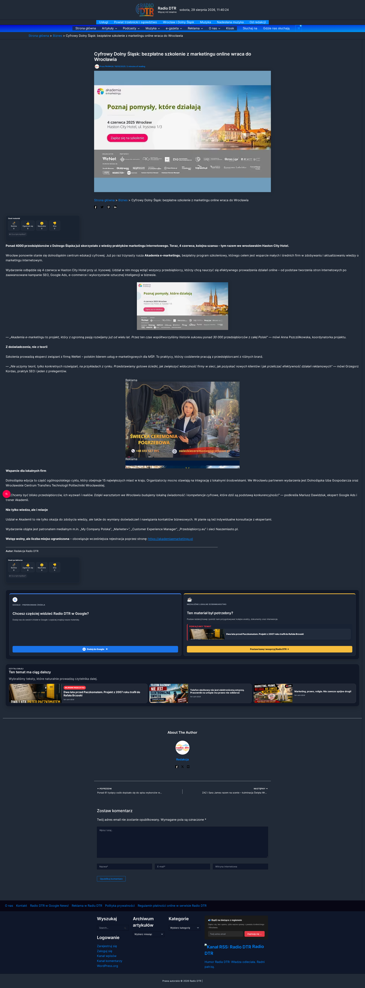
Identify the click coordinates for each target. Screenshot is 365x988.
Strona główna (85, 28)
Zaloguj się (104, 951)
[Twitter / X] (182, 766)
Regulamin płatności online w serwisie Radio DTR (172, 905)
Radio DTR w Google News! (49, 905)
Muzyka (151, 28)
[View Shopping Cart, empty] (298, 28)
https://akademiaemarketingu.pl (170, 539)
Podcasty (129, 28)
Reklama (194, 28)
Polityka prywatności (120, 905)
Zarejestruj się (107, 946)
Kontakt (21, 905)
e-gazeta (172, 28)
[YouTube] (188, 766)
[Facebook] (95, 207)
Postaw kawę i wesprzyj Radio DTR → (269, 649)
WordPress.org (107, 966)
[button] (115, 28)
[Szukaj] (7, 494)
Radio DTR (167, 8)
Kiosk (230, 28)
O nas (213, 28)
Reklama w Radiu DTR (87, 905)
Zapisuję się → (254, 934)
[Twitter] (102, 207)
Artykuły (108, 28)
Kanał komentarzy (109, 961)
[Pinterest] (108, 207)
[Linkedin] (115, 207)
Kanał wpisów (106, 956)
